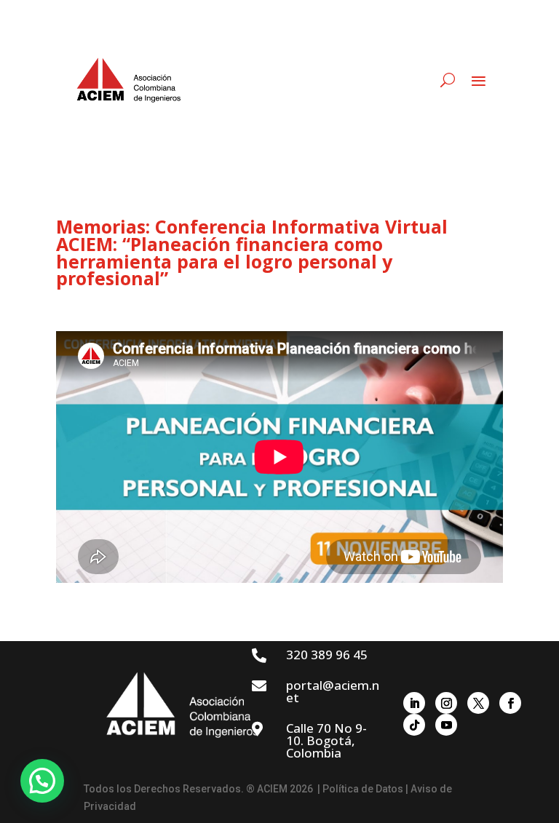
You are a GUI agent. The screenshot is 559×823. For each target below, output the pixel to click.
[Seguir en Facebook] (510, 703)
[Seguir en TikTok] (414, 725)
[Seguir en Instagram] (446, 703)
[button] (42, 781)
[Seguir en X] (478, 703)
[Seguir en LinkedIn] (414, 703)
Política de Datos (362, 789)
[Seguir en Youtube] (446, 725)
